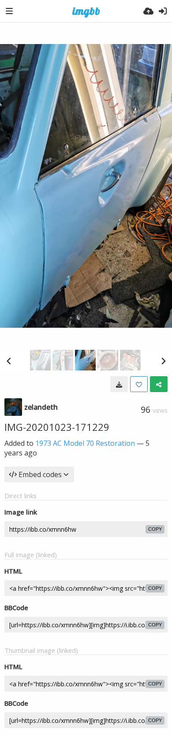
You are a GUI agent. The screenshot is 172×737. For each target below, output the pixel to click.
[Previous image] (9, 361)
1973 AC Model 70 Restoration (85, 443)
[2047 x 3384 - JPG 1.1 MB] (119, 384)
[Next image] (163, 361)
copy (155, 529)
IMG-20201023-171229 (56, 426)
